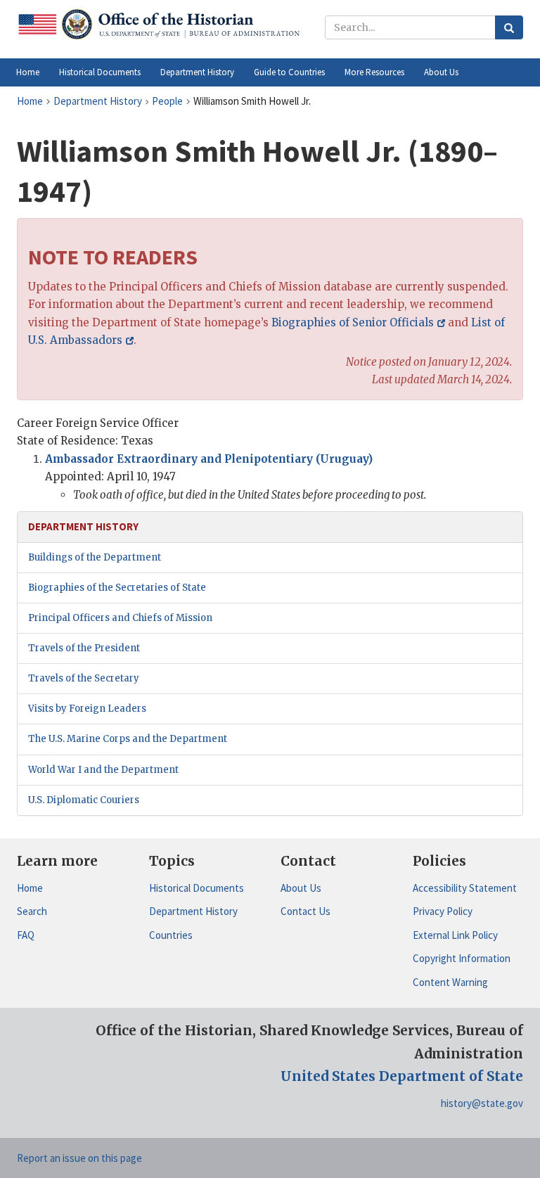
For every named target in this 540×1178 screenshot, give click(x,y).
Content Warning (450, 982)
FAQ (25, 935)
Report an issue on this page (79, 1158)
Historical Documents (196, 888)
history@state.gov (482, 1103)
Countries (171, 935)
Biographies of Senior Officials (352, 322)
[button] (99, 72)
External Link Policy (455, 935)
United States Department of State (402, 1076)
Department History (193, 911)
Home (30, 888)
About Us (301, 888)
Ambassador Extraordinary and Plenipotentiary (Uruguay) (209, 459)
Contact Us (305, 911)
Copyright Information (461, 958)
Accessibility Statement (465, 888)
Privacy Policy (442, 911)
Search (32, 911)
